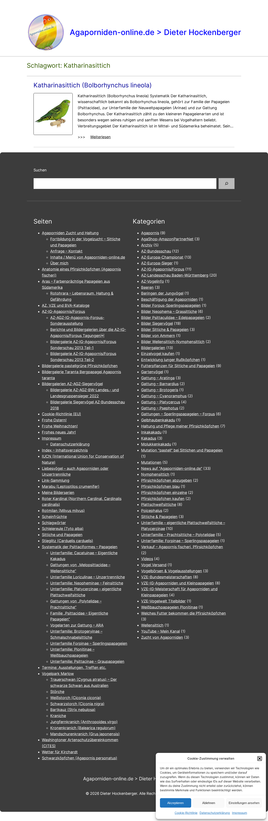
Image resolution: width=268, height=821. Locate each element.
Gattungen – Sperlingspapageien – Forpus (178, 414)
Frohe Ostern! (54, 420)
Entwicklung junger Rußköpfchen (170, 359)
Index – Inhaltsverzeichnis (65, 450)
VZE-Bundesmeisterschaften (166, 577)
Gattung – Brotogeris (159, 390)
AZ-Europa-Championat (162, 257)
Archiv (146, 245)
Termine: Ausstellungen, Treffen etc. (74, 667)
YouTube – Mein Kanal (160, 631)
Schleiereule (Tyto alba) (63, 528)
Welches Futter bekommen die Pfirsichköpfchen (183, 613)
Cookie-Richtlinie (186, 813)
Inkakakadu (151, 432)
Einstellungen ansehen (244, 803)
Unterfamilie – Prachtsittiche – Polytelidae (178, 534)
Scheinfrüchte (54, 516)
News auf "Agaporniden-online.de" (171, 468)
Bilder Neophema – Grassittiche (169, 311)
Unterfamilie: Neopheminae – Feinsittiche (86, 583)
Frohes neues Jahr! (59, 432)
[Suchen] (226, 183)
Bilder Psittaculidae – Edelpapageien (173, 317)
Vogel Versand (153, 565)
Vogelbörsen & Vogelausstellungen (171, 571)
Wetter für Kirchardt (60, 752)
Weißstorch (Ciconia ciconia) (75, 697)
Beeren (147, 287)
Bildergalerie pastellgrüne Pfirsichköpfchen (80, 366)
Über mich (59, 263)
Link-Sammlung (55, 480)
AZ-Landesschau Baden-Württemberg (174, 275)
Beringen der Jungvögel (162, 293)
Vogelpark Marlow (58, 673)
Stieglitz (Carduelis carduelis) (67, 541)
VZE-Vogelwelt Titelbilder (163, 601)
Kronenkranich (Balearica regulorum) (83, 728)
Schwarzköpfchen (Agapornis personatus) (79, 758)
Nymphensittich (155, 474)
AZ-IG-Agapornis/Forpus (63, 311)
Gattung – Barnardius (160, 384)
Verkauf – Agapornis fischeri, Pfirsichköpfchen (182, 547)
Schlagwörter (54, 523)
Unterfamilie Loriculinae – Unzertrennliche (87, 577)
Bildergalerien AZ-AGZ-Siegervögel (72, 384)
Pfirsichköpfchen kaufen (162, 498)
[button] (260, 758)
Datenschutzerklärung (215, 813)
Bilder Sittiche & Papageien (165, 329)
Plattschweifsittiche (158, 504)
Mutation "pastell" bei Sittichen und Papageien (182, 450)
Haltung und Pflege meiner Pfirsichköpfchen (180, 426)
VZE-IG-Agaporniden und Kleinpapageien (177, 583)
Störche (57, 691)
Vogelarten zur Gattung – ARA (76, 625)
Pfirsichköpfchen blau (160, 486)
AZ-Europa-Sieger (157, 263)
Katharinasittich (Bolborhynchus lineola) (93, 85)
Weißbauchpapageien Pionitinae (169, 607)
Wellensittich (152, 625)
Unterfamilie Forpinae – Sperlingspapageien (88, 643)
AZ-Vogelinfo (152, 281)
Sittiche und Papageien (62, 534)
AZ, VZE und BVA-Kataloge (65, 305)
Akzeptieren (175, 803)
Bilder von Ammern (158, 335)
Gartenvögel (152, 372)
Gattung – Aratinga (158, 378)
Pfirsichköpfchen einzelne (164, 492)
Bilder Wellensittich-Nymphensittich (173, 341)
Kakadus (148, 438)
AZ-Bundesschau (156, 251)
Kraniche (58, 716)
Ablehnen (208, 803)
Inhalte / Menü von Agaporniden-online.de (87, 257)
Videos (147, 559)
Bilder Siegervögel (157, 323)
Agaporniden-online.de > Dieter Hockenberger (155, 32)
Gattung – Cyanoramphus (164, 396)
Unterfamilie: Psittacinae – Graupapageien (87, 661)
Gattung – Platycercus (160, 402)
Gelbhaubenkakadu (158, 420)
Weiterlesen (100, 137)
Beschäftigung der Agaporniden (169, 299)
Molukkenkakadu (156, 444)
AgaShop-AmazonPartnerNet (167, 239)
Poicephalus (151, 510)
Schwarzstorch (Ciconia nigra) (77, 704)
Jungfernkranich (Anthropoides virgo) (84, 722)
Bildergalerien (153, 348)
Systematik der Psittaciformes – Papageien (79, 547)
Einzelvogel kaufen (157, 353)
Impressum (239, 813)
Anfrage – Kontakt (66, 251)
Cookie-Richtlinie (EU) (61, 414)
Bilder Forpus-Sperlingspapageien (171, 305)
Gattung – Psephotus (159, 408)
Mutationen (151, 462)
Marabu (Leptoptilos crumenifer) (70, 486)
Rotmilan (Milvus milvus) (63, 510)
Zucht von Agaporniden (162, 637)
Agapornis (150, 233)
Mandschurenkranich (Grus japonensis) (85, 734)
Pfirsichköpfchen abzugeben (166, 480)
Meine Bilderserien (58, 492)
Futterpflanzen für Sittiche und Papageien (178, 366)
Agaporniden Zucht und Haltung (70, 233)
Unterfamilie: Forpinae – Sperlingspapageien (180, 541)
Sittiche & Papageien (159, 516)
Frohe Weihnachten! (60, 426)
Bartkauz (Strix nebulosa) (72, 709)
